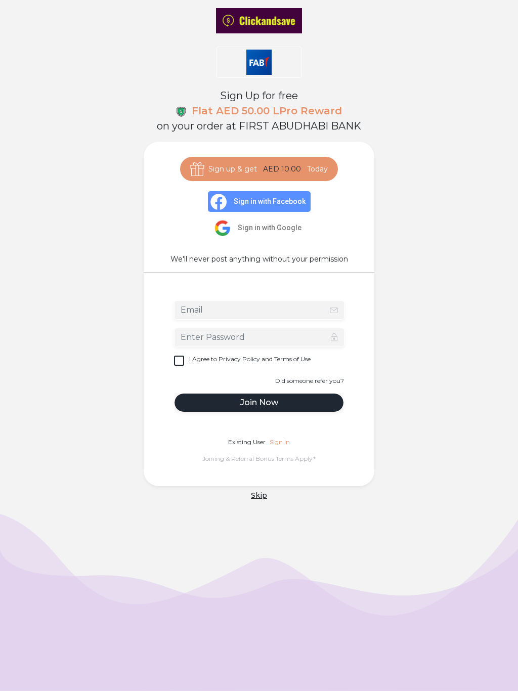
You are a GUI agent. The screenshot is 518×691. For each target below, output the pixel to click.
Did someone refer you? (309, 380)
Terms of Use (292, 359)
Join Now (259, 402)
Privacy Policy (239, 359)
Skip (259, 495)
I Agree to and (250, 359)
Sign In (280, 442)
